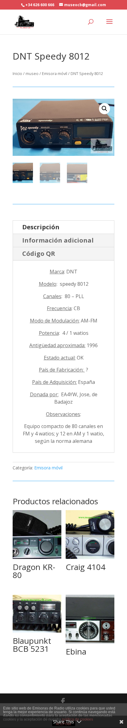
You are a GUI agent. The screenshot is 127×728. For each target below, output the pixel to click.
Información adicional (58, 240)
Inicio (17, 73)
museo (32, 73)
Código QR (38, 253)
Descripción (40, 227)
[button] (104, 108)
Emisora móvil (54, 73)
